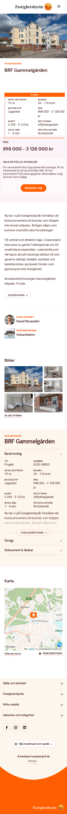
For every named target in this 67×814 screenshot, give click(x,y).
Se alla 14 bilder (13, 415)
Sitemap (32, 761)
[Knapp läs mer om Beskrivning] (61, 454)
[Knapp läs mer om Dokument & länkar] (61, 550)
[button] (61, 6)
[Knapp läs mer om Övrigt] (61, 540)
